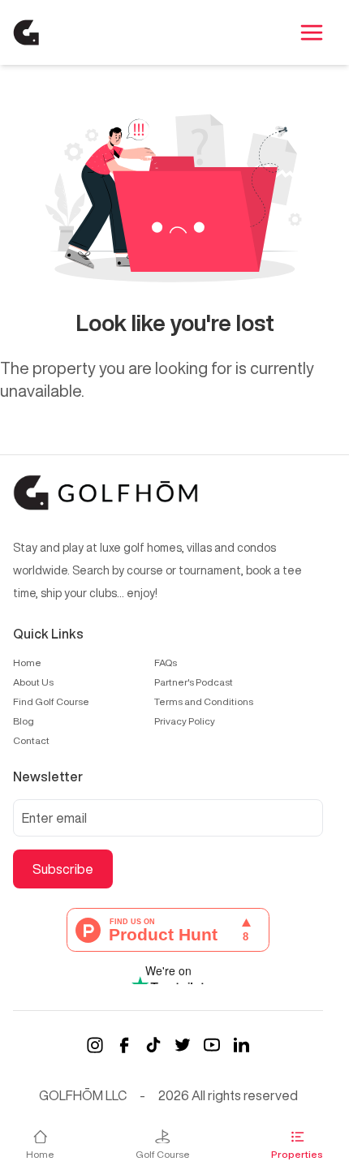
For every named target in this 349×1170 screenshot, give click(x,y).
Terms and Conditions (203, 701)
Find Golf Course (51, 701)
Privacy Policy (184, 721)
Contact (31, 740)
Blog (23, 721)
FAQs (165, 662)
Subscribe (62, 868)
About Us (33, 682)
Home (27, 662)
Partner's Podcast (193, 682)
